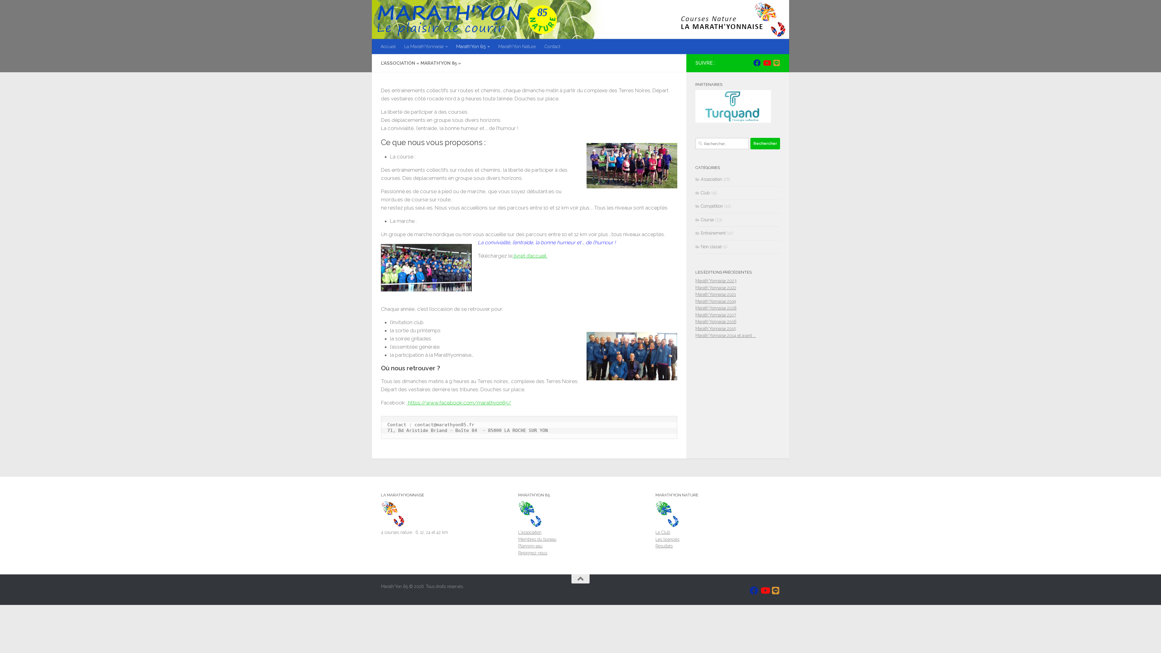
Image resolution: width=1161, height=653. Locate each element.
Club (705, 192)
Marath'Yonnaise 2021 (715, 294)
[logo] (393, 525)
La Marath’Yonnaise (424, 46)
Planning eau (530, 546)
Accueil (388, 46)
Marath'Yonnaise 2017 (715, 315)
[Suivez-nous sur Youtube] (766, 63)
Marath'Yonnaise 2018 (716, 308)
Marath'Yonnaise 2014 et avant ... (725, 335)
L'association (529, 532)
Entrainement (713, 233)
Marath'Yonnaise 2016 (715, 321)
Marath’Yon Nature (517, 46)
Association (711, 179)
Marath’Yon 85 (471, 46)
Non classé (711, 246)
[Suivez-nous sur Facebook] (757, 63)
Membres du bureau (537, 539)
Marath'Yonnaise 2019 (715, 301)
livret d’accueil (530, 256)
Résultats (664, 546)
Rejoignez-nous (532, 553)
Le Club (662, 532)
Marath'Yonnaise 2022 (715, 287)
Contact (552, 46)
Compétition (712, 206)
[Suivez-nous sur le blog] (776, 63)
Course (707, 219)
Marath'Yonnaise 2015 (715, 328)
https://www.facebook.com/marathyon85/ (459, 403)
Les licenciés (667, 539)
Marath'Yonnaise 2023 (716, 280)
